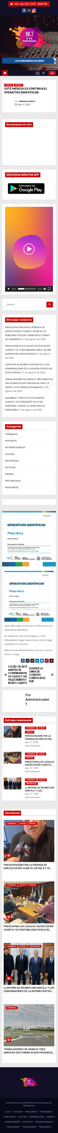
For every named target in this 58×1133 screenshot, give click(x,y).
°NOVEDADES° (46, 1111)
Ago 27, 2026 (31, 742)
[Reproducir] (8, 288)
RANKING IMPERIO (12, 1122)
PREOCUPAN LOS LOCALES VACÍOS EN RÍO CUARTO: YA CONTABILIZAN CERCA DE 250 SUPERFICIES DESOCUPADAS (28, 349)
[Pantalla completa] (49, 288)
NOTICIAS (18, 85)
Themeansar (29, 1105)
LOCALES (9, 85)
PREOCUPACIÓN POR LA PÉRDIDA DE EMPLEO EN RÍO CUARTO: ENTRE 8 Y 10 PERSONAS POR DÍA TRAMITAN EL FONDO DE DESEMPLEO (28, 870)
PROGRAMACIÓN (36, 1116)
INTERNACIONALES (15, 447)
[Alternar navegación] (37, 73)
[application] (29, 249)
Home (8, 1111)
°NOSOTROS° (31, 1111)
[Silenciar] (44, 288)
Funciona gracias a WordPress (20, 1102)
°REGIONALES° (45, 1127)
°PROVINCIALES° (29, 1127)
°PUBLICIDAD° (10, 1116)
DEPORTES (11, 440)
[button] (44, 73)
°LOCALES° (18, 1111)
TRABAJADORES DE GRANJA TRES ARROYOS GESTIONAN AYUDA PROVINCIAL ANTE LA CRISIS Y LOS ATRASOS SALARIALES (29, 383)
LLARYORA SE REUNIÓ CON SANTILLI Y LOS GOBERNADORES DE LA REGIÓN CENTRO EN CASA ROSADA (28, 368)
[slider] (27, 289)
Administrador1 (27, 101)
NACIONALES (12, 460)
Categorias (11, 434)
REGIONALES (12, 487)
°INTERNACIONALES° (44, 1122)
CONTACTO (28, 1122)
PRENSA (9, 474)
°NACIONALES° (13, 1127)
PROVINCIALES (13, 480)
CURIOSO (50, 1116)
